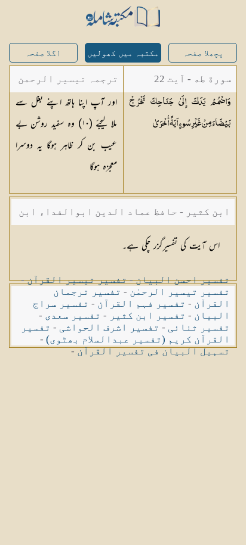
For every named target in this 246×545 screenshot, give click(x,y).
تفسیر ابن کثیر (147, 315)
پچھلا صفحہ (203, 53)
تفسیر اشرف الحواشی (109, 327)
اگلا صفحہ (43, 53)
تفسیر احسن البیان (183, 279)
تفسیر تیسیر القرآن (77, 279)
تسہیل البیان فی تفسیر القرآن (153, 351)
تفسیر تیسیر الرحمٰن (180, 291)
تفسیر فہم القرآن (141, 303)
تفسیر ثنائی (199, 327)
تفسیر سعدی (73, 315)
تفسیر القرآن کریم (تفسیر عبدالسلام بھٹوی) (125, 333)
